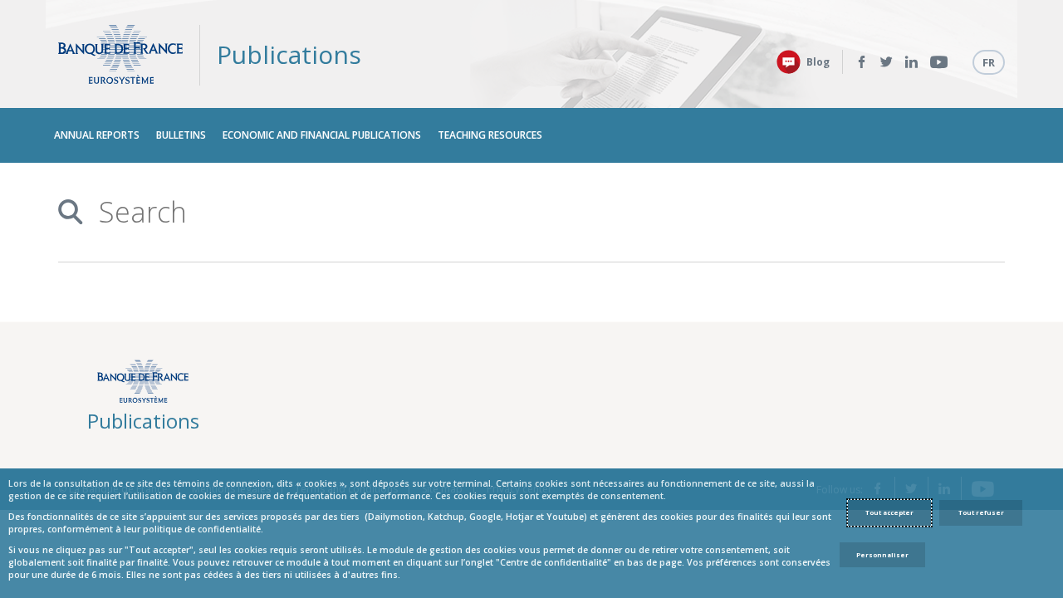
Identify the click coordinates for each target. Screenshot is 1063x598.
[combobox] (525, 212)
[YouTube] (939, 62)
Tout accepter (889, 512)
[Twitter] (886, 62)
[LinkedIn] (911, 62)
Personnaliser (882, 555)
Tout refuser (981, 512)
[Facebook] (861, 62)
